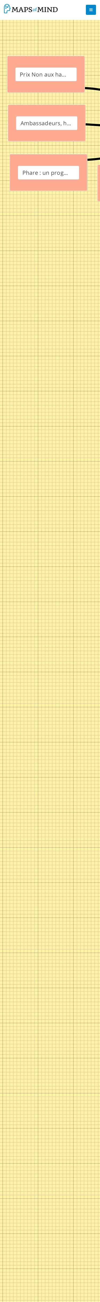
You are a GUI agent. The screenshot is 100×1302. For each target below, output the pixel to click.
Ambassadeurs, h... (46, 123)
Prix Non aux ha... (43, 74)
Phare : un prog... (45, 172)
